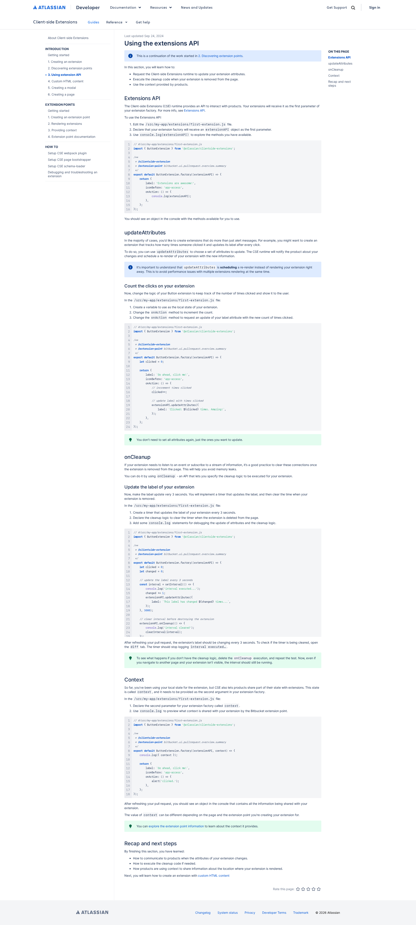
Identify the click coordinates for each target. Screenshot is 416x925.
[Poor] (303, 889)
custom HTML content (213, 875)
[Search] (353, 7)
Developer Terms (274, 912)
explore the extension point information (176, 826)
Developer (88, 7)
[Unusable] (298, 889)
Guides (93, 22)
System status (228, 912)
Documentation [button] (123, 7)
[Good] (313, 889)
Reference (114, 22)
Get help (143, 22)
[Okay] (308, 889)
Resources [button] (158, 7)
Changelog (203, 912)
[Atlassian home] (49, 7)
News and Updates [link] (197, 7)
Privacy (250, 912)
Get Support (337, 7)
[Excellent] (318, 889)
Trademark (301, 912)
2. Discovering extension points (220, 56)
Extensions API (194, 110)
